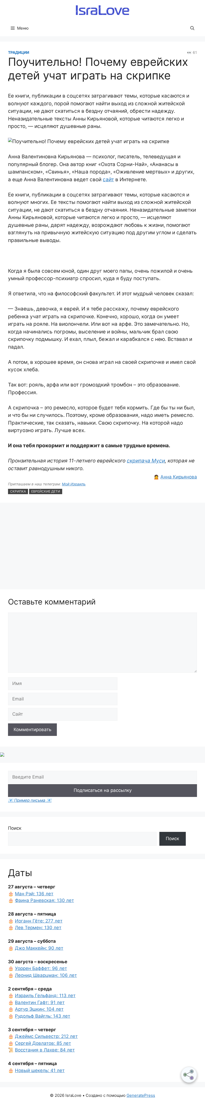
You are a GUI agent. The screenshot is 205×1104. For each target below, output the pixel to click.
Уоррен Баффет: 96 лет (41, 968)
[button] (192, 28)
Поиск (14, 828)
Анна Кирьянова (178, 477)
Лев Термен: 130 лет (38, 927)
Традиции (18, 52)
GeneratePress (141, 1095)
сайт (108, 179)
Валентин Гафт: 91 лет (40, 1002)
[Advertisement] (102, 546)
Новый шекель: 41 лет (40, 1070)
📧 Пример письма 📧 (30, 800)
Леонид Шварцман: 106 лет (46, 975)
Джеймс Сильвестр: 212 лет (46, 1036)
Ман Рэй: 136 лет (34, 893)
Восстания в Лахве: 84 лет (45, 1050)
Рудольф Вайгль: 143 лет (42, 1016)
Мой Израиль (74, 484)
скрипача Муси (146, 461)
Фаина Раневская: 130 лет (44, 900)
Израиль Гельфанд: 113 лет (45, 995)
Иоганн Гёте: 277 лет (38, 921)
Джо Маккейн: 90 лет (39, 948)
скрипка (18, 491)
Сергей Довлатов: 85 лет (43, 1043)
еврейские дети (45, 491)
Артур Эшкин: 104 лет (39, 1009)
